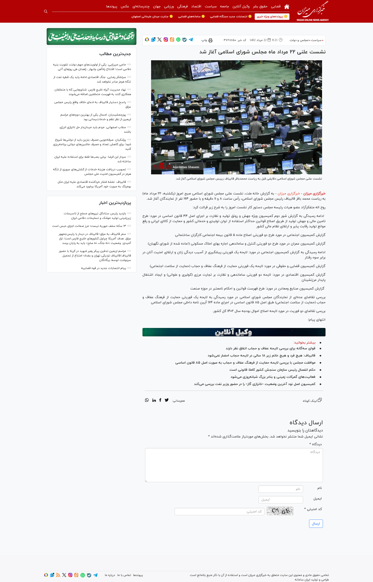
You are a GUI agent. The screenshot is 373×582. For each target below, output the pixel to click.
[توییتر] (159, 41)
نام (320, 488)
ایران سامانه (302, 580)
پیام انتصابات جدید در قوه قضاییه (103, 268)
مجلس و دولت (299, 40)
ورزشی (169, 6)
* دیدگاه (315, 444)
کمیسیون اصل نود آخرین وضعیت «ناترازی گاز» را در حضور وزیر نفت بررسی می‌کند (254, 384)
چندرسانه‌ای (141, 6)
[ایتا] (172, 41)
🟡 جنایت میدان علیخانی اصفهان (152, 17)
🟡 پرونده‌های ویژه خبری (272, 17)
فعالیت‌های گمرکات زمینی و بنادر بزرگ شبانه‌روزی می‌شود (273, 377)
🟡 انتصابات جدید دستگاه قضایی (231, 17)
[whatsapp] (147, 400)
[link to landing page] (313, 11)
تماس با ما (124, 575)
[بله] (184, 41)
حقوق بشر (260, 6)
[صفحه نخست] (286, 6)
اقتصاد (196, 6)
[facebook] (160, 400)
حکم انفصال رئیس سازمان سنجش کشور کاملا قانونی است (272, 369)
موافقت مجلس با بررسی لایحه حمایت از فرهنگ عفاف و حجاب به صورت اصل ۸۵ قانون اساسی (245, 362)
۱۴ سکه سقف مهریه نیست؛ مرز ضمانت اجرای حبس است (89, 226)
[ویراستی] (153, 41)
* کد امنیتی (313, 509)
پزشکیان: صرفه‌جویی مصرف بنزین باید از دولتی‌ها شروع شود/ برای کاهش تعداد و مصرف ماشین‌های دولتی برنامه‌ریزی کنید (92, 144)
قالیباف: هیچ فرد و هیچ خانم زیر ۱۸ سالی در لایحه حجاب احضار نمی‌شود (261, 355)
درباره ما (110, 575)
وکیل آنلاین (241, 6)
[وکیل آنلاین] (234, 332)
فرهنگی (182, 6)
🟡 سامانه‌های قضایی (191, 17)
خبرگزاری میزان (314, 193)
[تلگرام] (191, 41)
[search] (45, 11)
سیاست (211, 6)
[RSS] (58, 576)
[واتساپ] (178, 41)
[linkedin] (154, 400)
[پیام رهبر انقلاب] (91, 36)
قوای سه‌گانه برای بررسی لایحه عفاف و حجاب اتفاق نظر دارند (270, 348)
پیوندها (111, 6)
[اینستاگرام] (166, 41)
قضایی (276, 6)
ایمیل (317, 498)
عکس (125, 6)
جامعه (224, 6)
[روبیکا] (147, 41)
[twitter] (167, 400)
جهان (157, 6)
